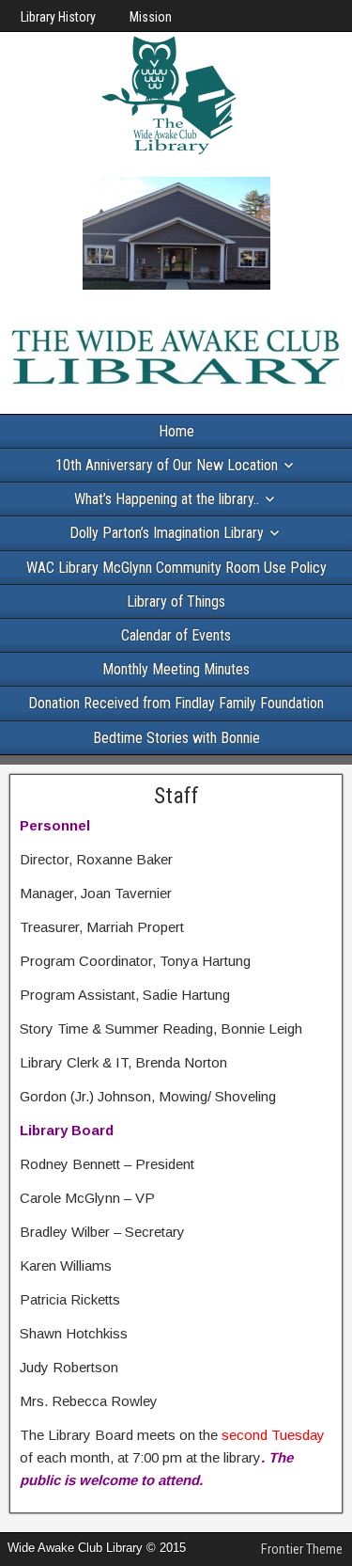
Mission (151, 16)
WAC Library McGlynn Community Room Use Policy (176, 568)
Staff (176, 796)
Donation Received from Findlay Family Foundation (176, 703)
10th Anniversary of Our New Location (166, 465)
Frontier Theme (302, 1549)
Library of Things (176, 601)
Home (176, 431)
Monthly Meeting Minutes (176, 669)
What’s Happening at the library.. (166, 499)
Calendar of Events (176, 635)
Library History (58, 16)
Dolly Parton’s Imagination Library (166, 533)
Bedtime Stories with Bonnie (176, 738)
